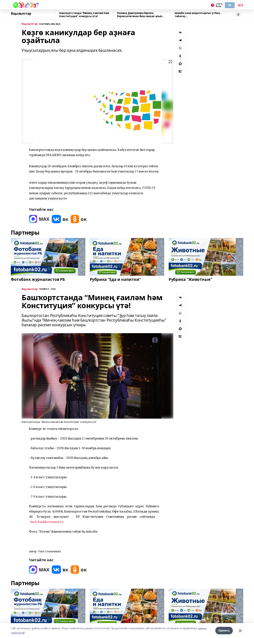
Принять (224, 630)
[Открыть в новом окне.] (39, 219)
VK (229, 5)
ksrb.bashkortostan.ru (46, 522)
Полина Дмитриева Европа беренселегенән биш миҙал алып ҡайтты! (139, 15)
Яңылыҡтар (21, 14)
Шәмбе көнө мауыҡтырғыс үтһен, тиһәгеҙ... (197, 15)
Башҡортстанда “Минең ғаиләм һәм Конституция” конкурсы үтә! (84, 15)
